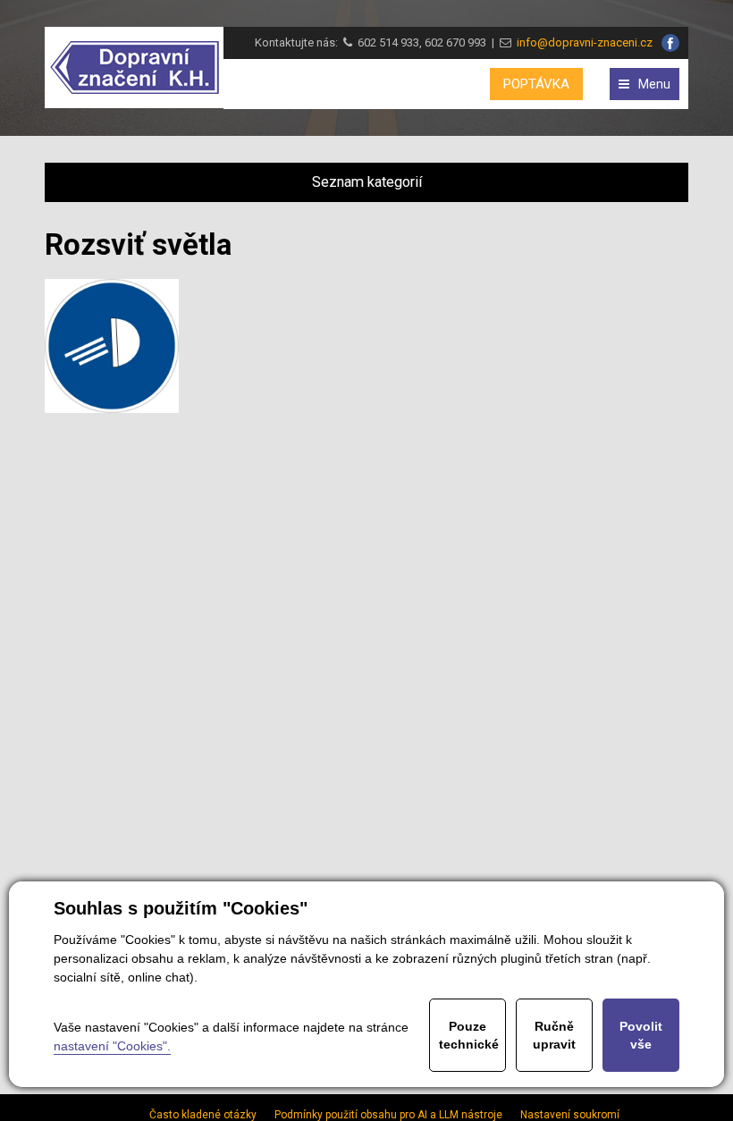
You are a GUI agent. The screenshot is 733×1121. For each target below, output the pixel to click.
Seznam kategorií (367, 181)
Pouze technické (469, 1035)
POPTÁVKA (536, 84)
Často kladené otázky (203, 1114)
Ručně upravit (554, 1035)
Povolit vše (640, 1035)
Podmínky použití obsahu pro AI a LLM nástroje (388, 1114)
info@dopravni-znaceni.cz (582, 42)
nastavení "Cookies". (112, 1046)
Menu (654, 84)
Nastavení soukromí (569, 1114)
